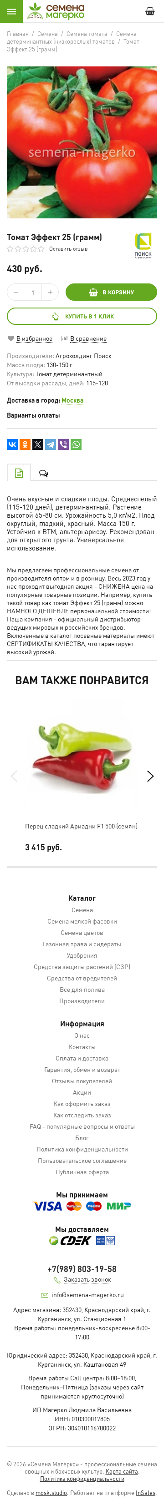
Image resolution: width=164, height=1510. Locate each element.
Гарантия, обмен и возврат (82, 1069)
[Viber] (63, 444)
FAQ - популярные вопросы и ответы (82, 1126)
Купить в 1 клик (89, 316)
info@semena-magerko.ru (87, 1294)
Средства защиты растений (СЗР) (82, 966)
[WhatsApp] (76, 444)
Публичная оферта (82, 1171)
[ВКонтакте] (12, 444)
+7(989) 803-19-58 (82, 1268)
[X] (37, 444)
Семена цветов (82, 932)
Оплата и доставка (82, 1058)
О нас (82, 1035)
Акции (82, 1092)
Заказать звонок (87, 1279)
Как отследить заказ (82, 1115)
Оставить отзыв (68, 248)
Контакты (82, 1046)
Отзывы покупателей (82, 1080)
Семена (82, 909)
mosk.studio (51, 1492)
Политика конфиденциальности (82, 1149)
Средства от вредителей (82, 978)
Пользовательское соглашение (82, 1160)
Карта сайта (122, 1471)
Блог (82, 1137)
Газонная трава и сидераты (82, 943)
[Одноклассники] (25, 444)
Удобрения (82, 955)
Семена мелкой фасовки (82, 921)
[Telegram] (50, 444)
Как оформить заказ (82, 1103)
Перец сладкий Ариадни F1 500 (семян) (81, 826)
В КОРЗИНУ (118, 292)
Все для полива (82, 989)
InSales (145, 1492)
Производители (82, 1000)
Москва (72, 400)
